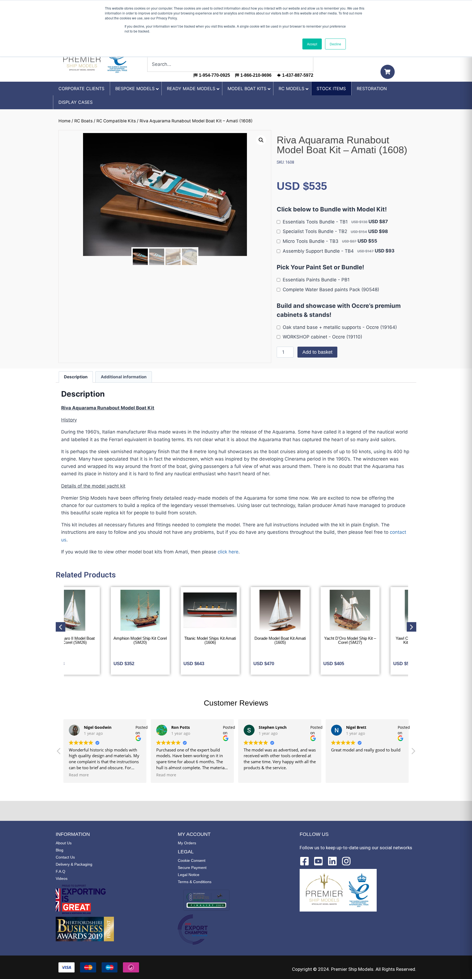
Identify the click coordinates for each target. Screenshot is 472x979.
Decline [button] (335, 44)
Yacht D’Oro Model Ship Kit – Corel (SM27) (306, 640)
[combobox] (230, 64)
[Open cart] (387, 72)
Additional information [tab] (124, 376)
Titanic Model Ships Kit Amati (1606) (166, 640)
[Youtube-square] (318, 861)
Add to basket (317, 352)
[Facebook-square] (304, 861)
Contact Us (65, 857)
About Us (64, 843)
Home (64, 120)
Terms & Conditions (194, 882)
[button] (261, 140)
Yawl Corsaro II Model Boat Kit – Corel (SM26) (376, 640)
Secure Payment (192, 867)
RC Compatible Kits (116, 120)
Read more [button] (79, 774)
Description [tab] (76, 376)
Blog (59, 850)
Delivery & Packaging (74, 864)
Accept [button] (312, 44)
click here (228, 552)
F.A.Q (60, 871)
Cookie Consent (191, 860)
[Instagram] (346, 861)
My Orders (187, 843)
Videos (61, 878)
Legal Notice (188, 874)
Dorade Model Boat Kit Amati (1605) (236, 640)
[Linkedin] (332, 861)
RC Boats (83, 120)
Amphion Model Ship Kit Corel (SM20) (96, 640)
